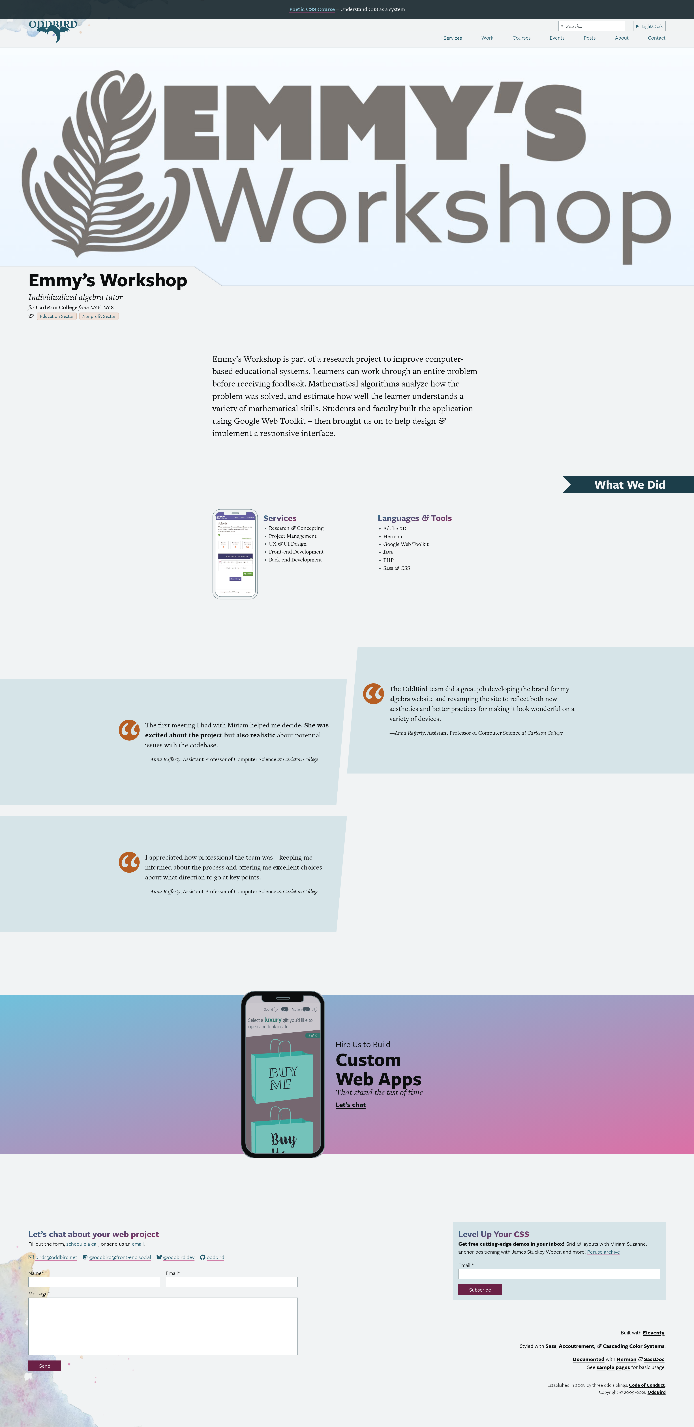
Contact (657, 37)
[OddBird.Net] (53, 32)
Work (487, 37)
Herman (627, 1359)
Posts (590, 37)
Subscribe (480, 1289)
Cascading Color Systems (634, 1346)
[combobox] (591, 26)
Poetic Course (312, 9)
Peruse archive (603, 1251)
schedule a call (82, 1243)
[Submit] (562, 26)
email (138, 1243)
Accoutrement (576, 1346)
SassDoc (654, 1359)
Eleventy (654, 1332)
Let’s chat (351, 1104)
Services (452, 38)
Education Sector (57, 316)
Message (48, 1293)
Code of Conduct (647, 1385)
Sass (550, 1346)
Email (182, 1273)
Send (44, 1366)
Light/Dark (652, 26)
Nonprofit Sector (99, 316)
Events (557, 37)
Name (45, 1273)
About (622, 37)
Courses (522, 37)
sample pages (613, 1367)
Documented (589, 1359)
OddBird (657, 1392)
